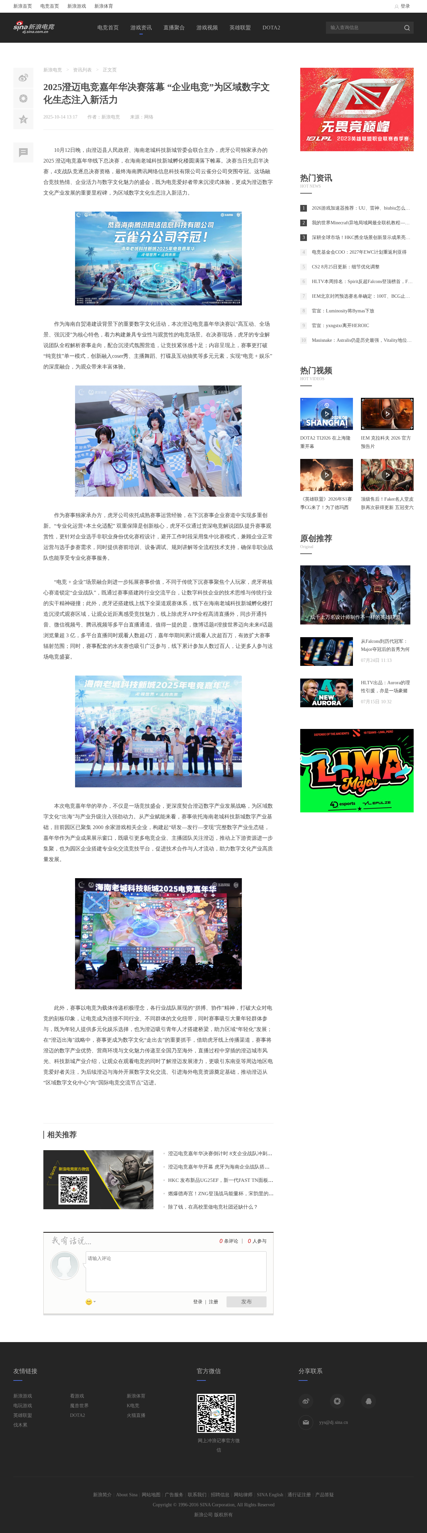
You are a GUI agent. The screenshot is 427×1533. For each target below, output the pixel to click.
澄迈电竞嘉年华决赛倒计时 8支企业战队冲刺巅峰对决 (227, 1153)
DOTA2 (271, 27)
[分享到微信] (337, 1401)
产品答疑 (324, 1494)
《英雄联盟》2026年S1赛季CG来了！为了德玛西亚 (326, 507)
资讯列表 (82, 69)
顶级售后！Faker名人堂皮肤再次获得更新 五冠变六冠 (387, 507)
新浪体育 (103, 6)
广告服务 (174, 1494)
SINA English (270, 1494)
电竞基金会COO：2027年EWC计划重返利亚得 (359, 252)
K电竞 (133, 1405)
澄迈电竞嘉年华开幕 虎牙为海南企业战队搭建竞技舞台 (229, 1167)
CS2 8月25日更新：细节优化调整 (346, 266)
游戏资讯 (141, 27)
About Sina (126, 1494)
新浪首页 (22, 6)
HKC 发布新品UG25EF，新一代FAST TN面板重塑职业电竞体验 (238, 1180)
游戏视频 (207, 27)
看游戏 (77, 1395)
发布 (246, 1301)
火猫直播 (136, 1415)
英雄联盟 (240, 27)
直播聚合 (174, 27)
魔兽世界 (79, 1405)
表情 (93, 1303)
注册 (213, 1301)
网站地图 (151, 1494)
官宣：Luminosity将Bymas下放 (343, 310)
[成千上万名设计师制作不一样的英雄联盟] (355, 622)
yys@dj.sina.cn (333, 1422)
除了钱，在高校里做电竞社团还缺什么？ (213, 1207)
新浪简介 (102, 1494)
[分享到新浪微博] (306, 1401)
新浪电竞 (52, 69)
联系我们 (197, 1494)
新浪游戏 (76, 6)
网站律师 (243, 1494)
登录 (405, 6)
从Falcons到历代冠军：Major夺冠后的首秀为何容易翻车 (385, 649)
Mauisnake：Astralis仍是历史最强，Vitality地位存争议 (366, 340)
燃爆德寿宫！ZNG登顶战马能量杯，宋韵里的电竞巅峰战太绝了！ (241, 1193)
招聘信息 (220, 1494)
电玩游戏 (22, 1405)
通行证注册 (299, 1494)
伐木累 (20, 1425)
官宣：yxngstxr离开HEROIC (340, 325)
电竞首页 (49, 6)
